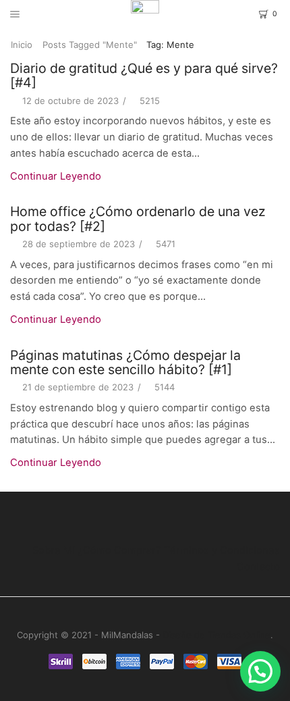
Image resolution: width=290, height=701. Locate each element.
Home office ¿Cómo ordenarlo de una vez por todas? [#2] (138, 218)
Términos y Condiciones (222, 550)
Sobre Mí (53, 550)
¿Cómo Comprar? (119, 550)
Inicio (21, 44)
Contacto (258, 567)
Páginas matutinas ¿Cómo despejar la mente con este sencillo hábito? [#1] (125, 362)
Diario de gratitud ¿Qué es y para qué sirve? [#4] (144, 75)
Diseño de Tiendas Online (216, 634)
